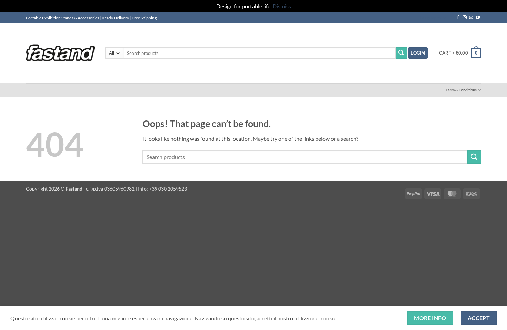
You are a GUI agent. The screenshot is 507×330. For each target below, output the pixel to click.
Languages (430, 17)
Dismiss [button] (281, 6)
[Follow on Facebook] (458, 17)
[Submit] (401, 53)
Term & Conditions (461, 90)
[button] (418, 53)
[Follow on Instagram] (465, 17)
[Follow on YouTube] (478, 17)
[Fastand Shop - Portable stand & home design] (60, 53)
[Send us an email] (471, 17)
